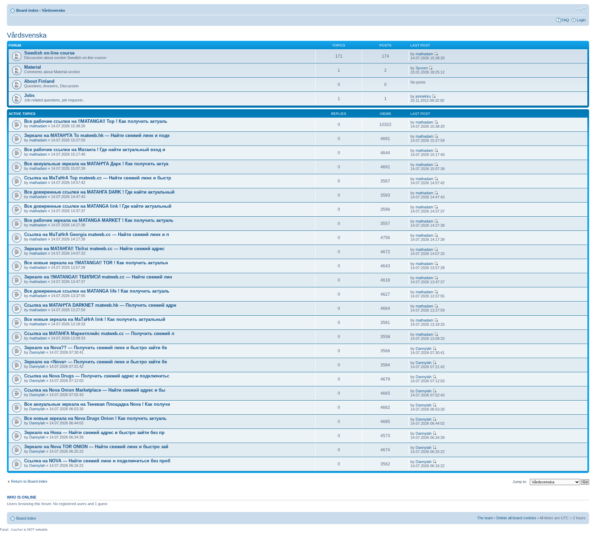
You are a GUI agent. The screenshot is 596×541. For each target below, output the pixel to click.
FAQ (565, 20)
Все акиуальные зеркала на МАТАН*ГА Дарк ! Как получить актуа (96, 163)
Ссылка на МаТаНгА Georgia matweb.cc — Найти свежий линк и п (96, 234)
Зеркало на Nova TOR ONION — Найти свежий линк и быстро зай (96, 446)
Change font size (581, 9)
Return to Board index (29, 481)
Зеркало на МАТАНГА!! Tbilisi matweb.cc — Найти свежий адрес (94, 248)
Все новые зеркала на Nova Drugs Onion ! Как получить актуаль (95, 418)
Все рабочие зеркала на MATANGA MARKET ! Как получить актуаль (98, 220)
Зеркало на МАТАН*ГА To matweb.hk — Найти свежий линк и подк (97, 135)
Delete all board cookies (516, 518)
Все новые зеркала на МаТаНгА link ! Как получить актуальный (94, 319)
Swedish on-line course (49, 53)
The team (485, 518)
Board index (27, 10)
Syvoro (422, 68)
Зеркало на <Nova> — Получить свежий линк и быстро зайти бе (95, 361)
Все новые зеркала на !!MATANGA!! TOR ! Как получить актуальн (96, 262)
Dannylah (37, 352)
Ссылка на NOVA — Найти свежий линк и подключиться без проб (97, 460)
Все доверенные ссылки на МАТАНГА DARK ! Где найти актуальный (99, 192)
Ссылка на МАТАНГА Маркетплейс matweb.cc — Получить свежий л (99, 333)
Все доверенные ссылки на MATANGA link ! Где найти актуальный (97, 206)
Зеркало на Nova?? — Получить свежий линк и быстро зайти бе (95, 347)
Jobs (29, 95)
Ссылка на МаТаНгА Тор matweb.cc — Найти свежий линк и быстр (97, 177)
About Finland (39, 81)
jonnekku (423, 96)
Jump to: (520, 482)
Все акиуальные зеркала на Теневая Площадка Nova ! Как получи (97, 404)
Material (32, 67)
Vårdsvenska (53, 10)
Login (581, 20)
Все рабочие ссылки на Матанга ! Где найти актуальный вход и (94, 149)
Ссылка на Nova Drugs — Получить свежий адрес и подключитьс (96, 375)
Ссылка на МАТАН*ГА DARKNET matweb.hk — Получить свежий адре (100, 305)
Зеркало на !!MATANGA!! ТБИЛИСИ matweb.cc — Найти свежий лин (98, 276)
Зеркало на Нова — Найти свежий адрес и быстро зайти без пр (94, 432)
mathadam (424, 54)
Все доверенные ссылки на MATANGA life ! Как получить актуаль (96, 291)
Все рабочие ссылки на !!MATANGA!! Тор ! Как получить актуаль (95, 121)
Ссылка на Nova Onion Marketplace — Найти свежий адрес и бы (94, 390)
